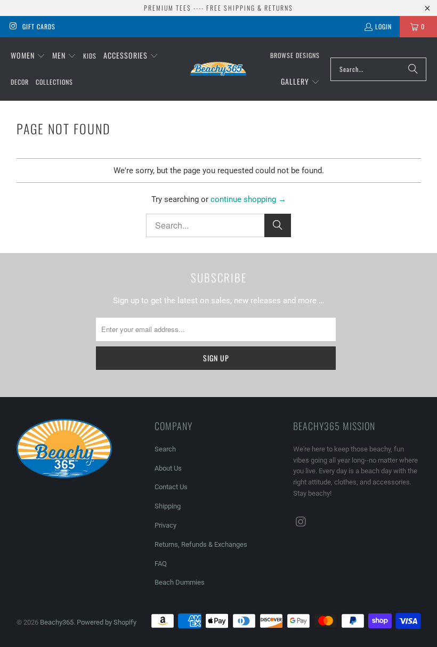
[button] (28, 56)
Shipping (168, 506)
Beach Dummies (180, 582)
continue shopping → (248, 199)
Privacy (165, 525)
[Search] (413, 69)
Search (165, 449)
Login (383, 26)
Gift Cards (38, 26)
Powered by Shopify (106, 622)
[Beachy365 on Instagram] (12, 26)
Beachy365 (57, 622)
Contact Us (171, 487)
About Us (168, 468)
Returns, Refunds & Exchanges (201, 544)
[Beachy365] (218, 69)
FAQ (161, 564)
